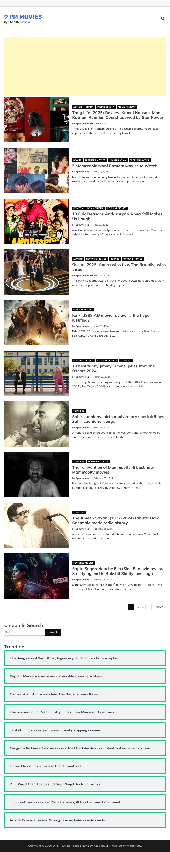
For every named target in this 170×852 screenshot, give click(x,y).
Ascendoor (101, 845)
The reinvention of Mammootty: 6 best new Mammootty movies (113, 470)
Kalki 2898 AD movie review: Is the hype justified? (110, 318)
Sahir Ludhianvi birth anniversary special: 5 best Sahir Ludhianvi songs (119, 419)
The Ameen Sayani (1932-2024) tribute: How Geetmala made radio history (115, 520)
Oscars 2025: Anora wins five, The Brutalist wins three (119, 267)
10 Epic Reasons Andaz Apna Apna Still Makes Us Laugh (117, 216)
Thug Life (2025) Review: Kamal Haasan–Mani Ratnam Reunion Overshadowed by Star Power (117, 115)
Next (159, 607)
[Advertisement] (85, 66)
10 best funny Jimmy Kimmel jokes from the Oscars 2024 (113, 368)
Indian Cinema (105, 107)
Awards (78, 259)
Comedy (78, 208)
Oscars (114, 259)
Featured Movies (95, 160)
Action (77, 107)
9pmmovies (82, 123)
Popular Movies (139, 160)
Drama (90, 107)
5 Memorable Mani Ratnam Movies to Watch (114, 165)
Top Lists (125, 360)
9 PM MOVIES (23, 16)
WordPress (134, 845)
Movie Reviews (127, 107)
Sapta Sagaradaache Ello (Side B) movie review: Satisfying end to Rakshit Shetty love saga (118, 571)
